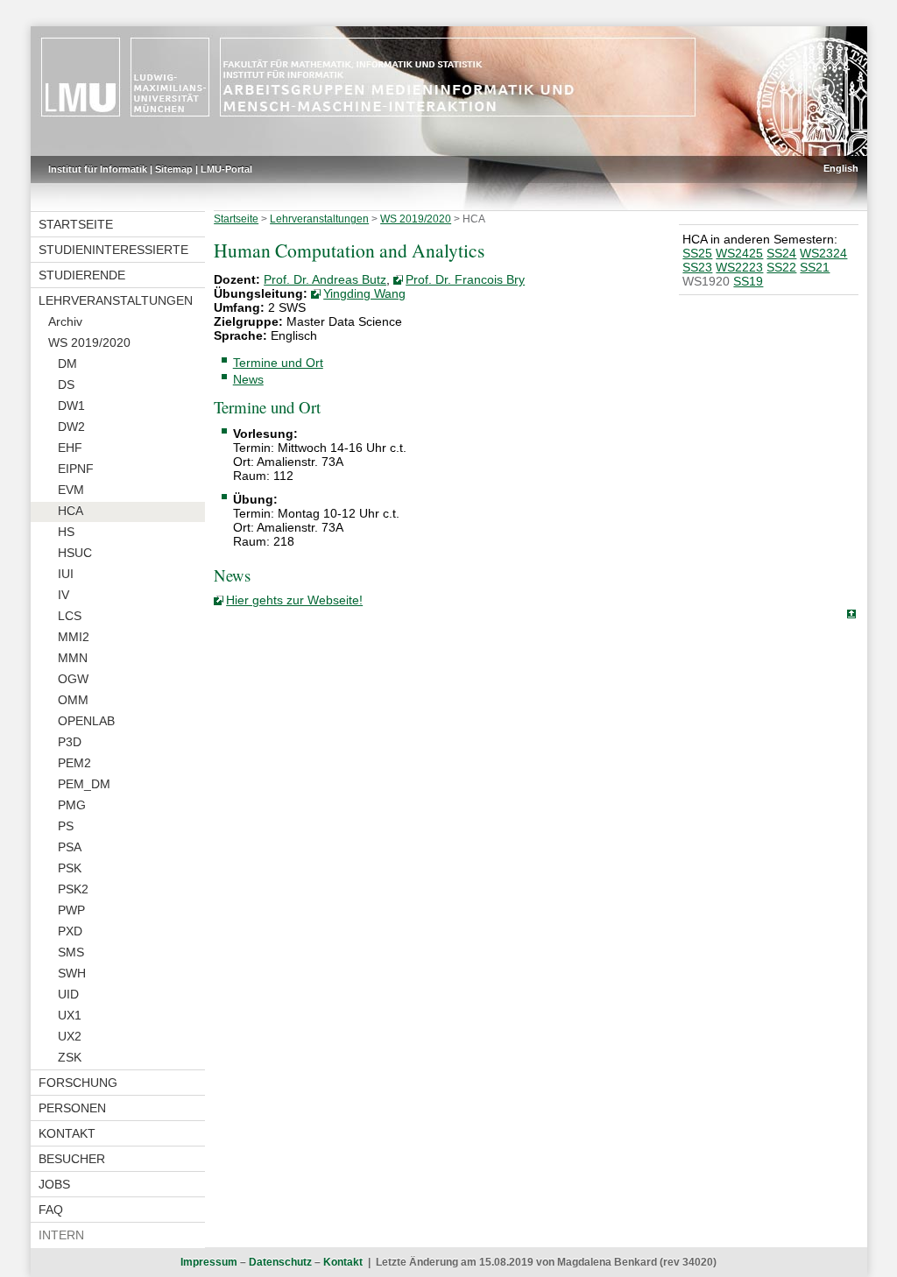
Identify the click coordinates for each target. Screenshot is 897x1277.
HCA (70, 511)
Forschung (78, 1083)
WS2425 (739, 253)
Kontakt (67, 1133)
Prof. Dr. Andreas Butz (325, 279)
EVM (71, 490)
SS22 (781, 267)
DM (67, 363)
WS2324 (823, 253)
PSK (69, 868)
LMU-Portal (226, 169)
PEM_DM (84, 784)
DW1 (71, 406)
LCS (69, 616)
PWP (71, 910)
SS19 (748, 281)
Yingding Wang (364, 293)
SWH (72, 973)
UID (68, 994)
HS (66, 532)
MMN (73, 658)
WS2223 (739, 267)
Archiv (65, 321)
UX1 (69, 1015)
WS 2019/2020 (89, 342)
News (248, 379)
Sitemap (174, 169)
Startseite (76, 224)
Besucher (72, 1159)
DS (66, 384)
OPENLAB (86, 721)
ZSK (69, 1057)
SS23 (697, 267)
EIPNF (76, 469)
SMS (71, 952)
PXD (70, 931)
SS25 (697, 253)
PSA (69, 847)
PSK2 (73, 889)
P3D (69, 742)
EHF (70, 448)
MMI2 (73, 637)
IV (63, 595)
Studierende (82, 275)
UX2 (69, 1036)
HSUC (75, 553)
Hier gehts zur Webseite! (294, 600)
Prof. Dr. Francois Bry (465, 279)
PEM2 (74, 763)
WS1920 (706, 281)
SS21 (815, 267)
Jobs (54, 1184)
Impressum (208, 1262)
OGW (73, 679)
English (840, 168)
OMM (73, 700)
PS (66, 826)
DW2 (71, 427)
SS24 (781, 253)
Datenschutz (280, 1262)
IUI (66, 574)
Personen (72, 1108)
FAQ (51, 1210)
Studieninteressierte (113, 250)
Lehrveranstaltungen (116, 300)
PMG (72, 805)
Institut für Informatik (97, 169)
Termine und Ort (278, 363)
